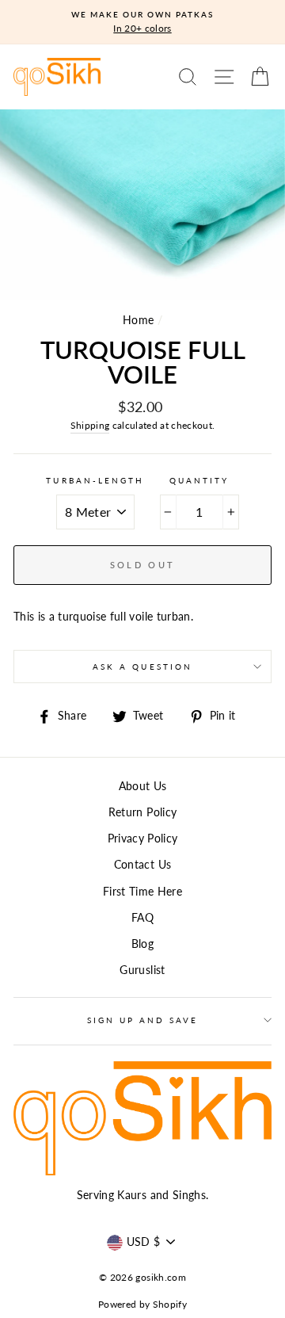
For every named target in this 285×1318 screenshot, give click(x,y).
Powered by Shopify (142, 1304)
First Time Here (142, 891)
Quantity (199, 480)
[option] (142, 22)
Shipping (90, 425)
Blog (142, 944)
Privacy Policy (143, 838)
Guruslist (142, 970)
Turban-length (95, 480)
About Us (143, 786)
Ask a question (142, 666)
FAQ (142, 917)
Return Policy (142, 812)
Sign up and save (143, 1020)
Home (138, 320)
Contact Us (142, 864)
